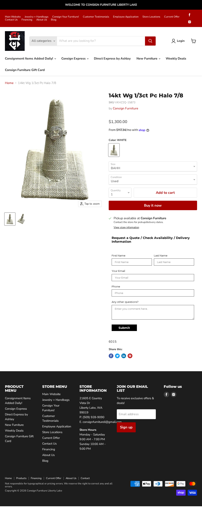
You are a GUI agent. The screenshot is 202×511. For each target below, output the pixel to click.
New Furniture (147, 58)
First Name (118, 255)
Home (9, 83)
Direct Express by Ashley (112, 58)
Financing (27, 19)
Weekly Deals (176, 58)
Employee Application (125, 16)
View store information (126, 227)
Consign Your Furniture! (65, 16)
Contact (85, 478)
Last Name (160, 255)
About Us (41, 19)
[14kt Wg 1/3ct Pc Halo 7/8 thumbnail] (10, 219)
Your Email (118, 270)
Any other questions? (125, 301)
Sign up (126, 427)
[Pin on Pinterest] (130, 355)
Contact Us (11, 19)
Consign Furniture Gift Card (25, 70)
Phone (116, 286)
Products (21, 478)
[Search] (150, 41)
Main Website (13, 16)
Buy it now (153, 205)
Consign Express (73, 58)
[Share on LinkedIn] (123, 355)
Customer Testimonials (96, 16)
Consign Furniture (125, 108)
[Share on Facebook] (111, 355)
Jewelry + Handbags (36, 16)
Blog (53, 19)
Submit (124, 328)
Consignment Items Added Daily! (29, 58)
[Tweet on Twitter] (117, 355)
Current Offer (172, 16)
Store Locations (151, 16)
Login (181, 41)
